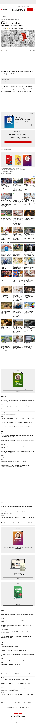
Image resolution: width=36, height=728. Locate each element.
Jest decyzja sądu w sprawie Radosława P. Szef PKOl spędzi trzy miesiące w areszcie (29, 254)
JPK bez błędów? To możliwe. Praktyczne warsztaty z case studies (18, 389)
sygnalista (11, 171)
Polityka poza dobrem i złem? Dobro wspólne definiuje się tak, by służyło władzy (16, 684)
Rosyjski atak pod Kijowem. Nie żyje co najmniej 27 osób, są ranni (16, 406)
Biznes (2, 672)
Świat (2, 404)
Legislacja (2, 459)
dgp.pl (19, 6)
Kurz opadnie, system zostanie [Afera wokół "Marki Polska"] (15, 679)
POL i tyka (2, 618)
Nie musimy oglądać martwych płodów (10, 646)
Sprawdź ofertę (18, 142)
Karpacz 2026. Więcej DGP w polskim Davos (11, 664)
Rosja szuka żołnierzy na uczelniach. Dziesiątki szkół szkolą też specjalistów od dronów (16, 512)
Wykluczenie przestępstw (7, 82)
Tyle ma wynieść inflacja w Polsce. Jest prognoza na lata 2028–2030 (18, 267)
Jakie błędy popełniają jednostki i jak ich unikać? (23, 118)
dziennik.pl (23, 6)
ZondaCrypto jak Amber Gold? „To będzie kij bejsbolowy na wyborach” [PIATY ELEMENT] (17, 441)
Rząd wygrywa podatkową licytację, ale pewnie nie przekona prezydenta (17, 694)
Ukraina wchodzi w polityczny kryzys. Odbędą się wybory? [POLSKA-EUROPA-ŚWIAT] (17, 631)
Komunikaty (12, 702)
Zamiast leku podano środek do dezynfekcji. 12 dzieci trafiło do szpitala (17, 418)
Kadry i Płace (3, 19)
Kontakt (2, 702)
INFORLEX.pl (12, 707)
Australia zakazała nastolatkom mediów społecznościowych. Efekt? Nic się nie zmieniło (17, 523)
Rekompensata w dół (6, 81)
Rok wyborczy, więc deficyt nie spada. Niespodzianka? (13, 650)
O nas (5, 702)
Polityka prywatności (21, 702)
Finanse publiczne (4, 444)
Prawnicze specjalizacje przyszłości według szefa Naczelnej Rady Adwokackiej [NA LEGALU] (16, 637)
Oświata (2, 433)
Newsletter (25, 707)
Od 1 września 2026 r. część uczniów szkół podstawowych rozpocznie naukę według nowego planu (29, 267)
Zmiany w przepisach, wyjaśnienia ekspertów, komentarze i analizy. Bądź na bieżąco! (18, 575)
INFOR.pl (9, 707)
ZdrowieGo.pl (22, 707)
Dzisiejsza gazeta (5, 10)
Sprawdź (23, 125)
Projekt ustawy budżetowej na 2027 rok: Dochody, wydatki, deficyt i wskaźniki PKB (16, 446)
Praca (2, 408)
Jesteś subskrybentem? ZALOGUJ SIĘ (18, 144)
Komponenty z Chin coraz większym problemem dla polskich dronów (17, 254)
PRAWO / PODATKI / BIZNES (18, 573)
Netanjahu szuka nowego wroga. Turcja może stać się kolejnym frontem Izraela (17, 518)
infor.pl (31, 6)
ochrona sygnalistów (5, 171)
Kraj (2, 416)
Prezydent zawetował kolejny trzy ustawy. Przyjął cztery (14, 461)
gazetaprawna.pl (17, 707)
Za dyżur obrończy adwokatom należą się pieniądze (13, 660)
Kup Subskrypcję (30, 9)
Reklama (8, 702)
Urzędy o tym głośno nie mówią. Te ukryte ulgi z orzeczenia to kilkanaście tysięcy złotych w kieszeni (6, 254)
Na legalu (2, 634)
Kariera (16, 702)
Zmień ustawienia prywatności (30, 702)
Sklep (34, 6)
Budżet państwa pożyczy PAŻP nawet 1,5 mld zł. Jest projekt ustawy (16, 426)
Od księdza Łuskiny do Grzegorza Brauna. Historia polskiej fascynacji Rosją (17, 655)
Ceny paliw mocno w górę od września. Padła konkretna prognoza (16, 422)
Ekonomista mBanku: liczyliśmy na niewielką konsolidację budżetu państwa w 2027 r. (6, 267)
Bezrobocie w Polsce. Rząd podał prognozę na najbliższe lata (15, 410)
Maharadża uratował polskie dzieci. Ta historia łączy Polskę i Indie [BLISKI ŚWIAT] (16, 626)
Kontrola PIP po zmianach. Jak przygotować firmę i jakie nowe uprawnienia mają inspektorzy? (15, 413)
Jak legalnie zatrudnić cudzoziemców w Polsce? (18, 602)
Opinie (2, 644)
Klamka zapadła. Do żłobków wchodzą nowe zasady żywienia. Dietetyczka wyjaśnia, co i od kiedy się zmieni (15, 466)
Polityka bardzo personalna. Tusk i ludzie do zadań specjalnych (16, 457)
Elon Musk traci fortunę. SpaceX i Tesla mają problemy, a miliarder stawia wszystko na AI (16, 674)
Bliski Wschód (3, 515)
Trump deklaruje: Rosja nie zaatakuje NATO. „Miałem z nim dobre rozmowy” (16, 507)
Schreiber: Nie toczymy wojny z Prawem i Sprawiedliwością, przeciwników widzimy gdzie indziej (15, 689)
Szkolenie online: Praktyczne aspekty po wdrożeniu (21, 122)
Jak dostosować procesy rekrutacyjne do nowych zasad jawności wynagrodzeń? (18, 548)
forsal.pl (27, 6)
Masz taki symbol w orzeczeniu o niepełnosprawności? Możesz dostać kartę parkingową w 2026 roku (17, 452)
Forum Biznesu (32, 707)
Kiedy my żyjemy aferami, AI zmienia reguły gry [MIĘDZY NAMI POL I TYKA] (17, 620)
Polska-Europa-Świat (4, 629)
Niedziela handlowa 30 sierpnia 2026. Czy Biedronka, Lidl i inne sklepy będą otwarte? (17, 401)
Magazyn (2, 455)
